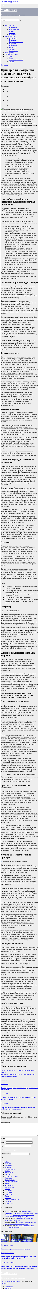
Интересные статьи (11, 54)
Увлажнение (9, 1203)
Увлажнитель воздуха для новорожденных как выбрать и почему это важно (18, 1108)
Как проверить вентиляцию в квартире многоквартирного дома (21, 1212)
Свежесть (8, 1198)
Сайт (2, 1146)
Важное (7, 1171)
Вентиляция (9, 1172)
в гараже (8, 1163)
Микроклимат (9, 1187)
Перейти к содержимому (9, 2)
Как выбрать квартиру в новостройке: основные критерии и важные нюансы (18, 1257)
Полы (7, 1196)
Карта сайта (9, 1286)
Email (3, 1142)
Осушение (8, 1190)
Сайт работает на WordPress (10, 1281)
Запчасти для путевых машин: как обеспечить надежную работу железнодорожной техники (17, 1240)
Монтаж (11, 62)
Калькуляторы (9, 1180)
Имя (3, 1139)
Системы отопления (16, 60)
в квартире (8, 1165)
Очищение (8, 1194)
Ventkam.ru (9, 10)
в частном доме (10, 1169)
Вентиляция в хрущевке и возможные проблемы (19, 1219)
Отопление (8, 56)
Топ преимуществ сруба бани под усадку (15, 1249)
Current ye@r (6, 1153)
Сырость (8, 1201)
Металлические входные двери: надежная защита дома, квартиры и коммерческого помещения (19, 1267)
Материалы (9, 1185)
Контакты (8, 1288)
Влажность (8, 1174)
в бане (7, 1162)
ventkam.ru (4, 1283)
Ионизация (8, 1178)
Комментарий (5, 1122)
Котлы (11, 58)
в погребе (8, 1167)
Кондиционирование (16, 42)
